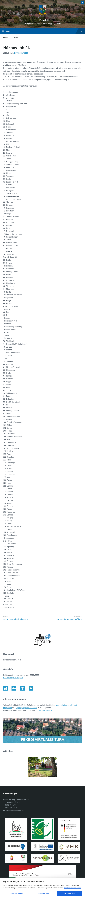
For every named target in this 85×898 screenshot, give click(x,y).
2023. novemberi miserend (15, 619)
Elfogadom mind (69, 894)
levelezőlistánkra (62, 705)
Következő (78, 616)
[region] (42, 888)
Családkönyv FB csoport (13, 678)
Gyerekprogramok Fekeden (26, 708)
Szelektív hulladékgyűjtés (69, 619)
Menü (8, 31)
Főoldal (6, 37)
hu (82, 3)
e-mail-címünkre (45, 710)
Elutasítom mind (43, 894)
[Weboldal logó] (42, 16)
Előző (5, 616)
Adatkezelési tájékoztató (72, 888)
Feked (42, 20)
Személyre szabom (16, 894)
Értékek (24, 53)
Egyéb (17, 53)
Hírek (16, 37)
